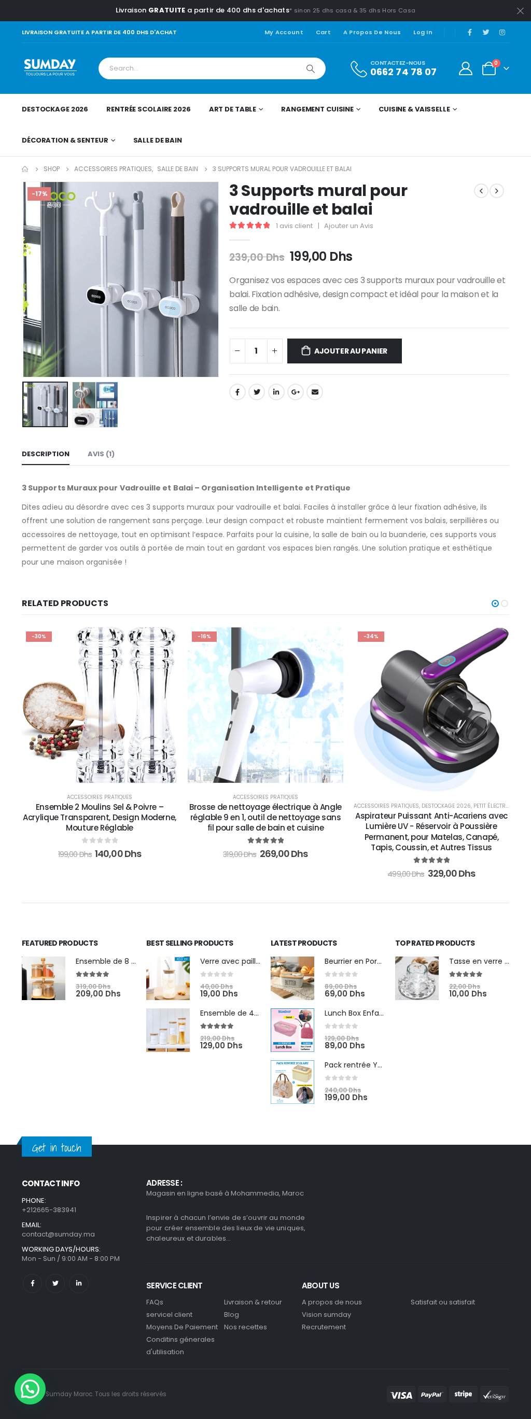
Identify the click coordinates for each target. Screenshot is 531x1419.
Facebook (237, 392)
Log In (422, 32)
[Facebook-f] (32, 1283)
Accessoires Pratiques (99, 797)
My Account (283, 32)
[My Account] (466, 68)
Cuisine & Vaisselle (414, 109)
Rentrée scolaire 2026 (148, 109)
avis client (294, 226)
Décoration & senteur (65, 140)
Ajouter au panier (350, 351)
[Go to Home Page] (25, 169)
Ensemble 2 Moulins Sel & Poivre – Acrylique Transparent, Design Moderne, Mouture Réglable (99, 818)
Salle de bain (157, 140)
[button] (495, 603)
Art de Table (233, 109)
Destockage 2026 (55, 109)
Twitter (256, 392)
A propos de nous (372, 32)
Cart (323, 32)
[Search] (310, 68)
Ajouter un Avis (348, 226)
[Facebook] (470, 32)
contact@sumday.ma (58, 1234)
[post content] (99, 705)
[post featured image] (43, 978)
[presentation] (24, 279)
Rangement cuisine (317, 109)
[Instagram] (502, 32)
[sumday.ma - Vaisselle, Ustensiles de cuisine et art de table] (50, 68)
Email (314, 392)
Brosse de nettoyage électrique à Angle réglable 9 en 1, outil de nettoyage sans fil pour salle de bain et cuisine (265, 818)
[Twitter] (486, 32)
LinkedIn (276, 392)
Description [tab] (45, 454)
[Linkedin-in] (78, 1283)
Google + (295, 392)
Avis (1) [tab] (101, 454)
